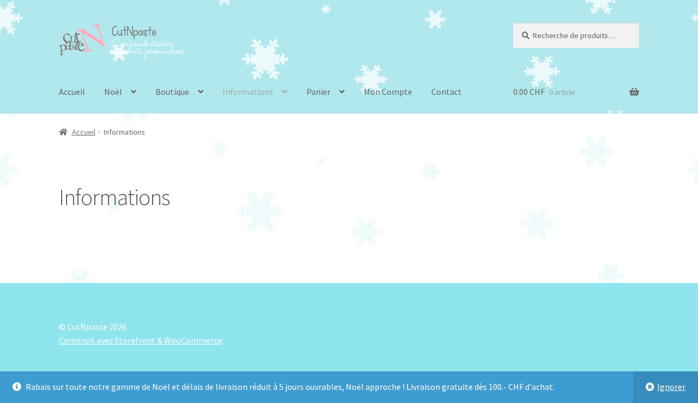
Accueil (72, 91)
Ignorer (671, 386)
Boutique (172, 91)
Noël (113, 91)
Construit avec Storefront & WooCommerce (140, 340)
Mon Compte (388, 91)
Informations (247, 91)
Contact (446, 91)
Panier (318, 91)
